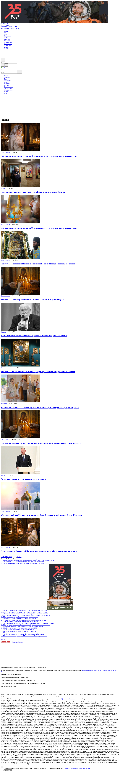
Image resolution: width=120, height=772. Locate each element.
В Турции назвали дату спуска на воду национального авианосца (22, 634)
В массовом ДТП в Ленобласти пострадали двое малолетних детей (22, 561)
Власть (3, 475)
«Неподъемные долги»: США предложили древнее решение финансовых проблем (27, 623)
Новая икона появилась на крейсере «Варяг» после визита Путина (33, 192)
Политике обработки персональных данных (77, 768)
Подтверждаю (8, 770)
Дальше (3, 639)
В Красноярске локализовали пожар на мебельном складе (20, 633)
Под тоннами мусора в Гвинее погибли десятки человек (19, 617)
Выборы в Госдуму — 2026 (9, 26)
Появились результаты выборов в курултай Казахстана (19, 618)
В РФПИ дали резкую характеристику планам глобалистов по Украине (24, 610)
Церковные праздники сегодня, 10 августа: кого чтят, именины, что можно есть (39, 228)
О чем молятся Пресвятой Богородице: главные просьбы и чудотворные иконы (39, 551)
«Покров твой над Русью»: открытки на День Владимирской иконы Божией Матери (41, 515)
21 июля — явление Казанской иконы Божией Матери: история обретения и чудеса (41, 443)
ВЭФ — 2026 (5, 25)
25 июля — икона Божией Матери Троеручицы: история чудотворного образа (38, 371)
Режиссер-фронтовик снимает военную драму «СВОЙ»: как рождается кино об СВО (28, 560)
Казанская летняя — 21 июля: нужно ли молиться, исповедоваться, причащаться (40, 407)
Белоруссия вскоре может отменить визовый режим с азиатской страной (24, 614)
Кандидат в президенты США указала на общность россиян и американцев (25, 625)
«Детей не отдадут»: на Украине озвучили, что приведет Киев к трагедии (24, 612)
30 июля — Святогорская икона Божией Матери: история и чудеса (32, 300)
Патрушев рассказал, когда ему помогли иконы (23, 479)
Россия (3, 188)
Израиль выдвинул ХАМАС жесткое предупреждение (19, 631)
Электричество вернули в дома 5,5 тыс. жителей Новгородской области (24, 636)
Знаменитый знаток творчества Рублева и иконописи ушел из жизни (34, 335)
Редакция (15, 642)
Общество (4, 403)
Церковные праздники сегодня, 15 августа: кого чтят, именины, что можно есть (39, 156)
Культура (3, 332)
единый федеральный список (66, 699)
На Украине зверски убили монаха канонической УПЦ (19, 628)
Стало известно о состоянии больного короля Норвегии (19, 621)
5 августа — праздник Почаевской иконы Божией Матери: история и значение (38, 264)
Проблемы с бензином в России (10, 28)
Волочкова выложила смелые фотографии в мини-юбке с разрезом (22, 563)
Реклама (20, 642)
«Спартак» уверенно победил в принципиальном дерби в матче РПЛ (23, 620)
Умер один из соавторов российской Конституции (17, 629)
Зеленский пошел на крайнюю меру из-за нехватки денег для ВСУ (22, 626)
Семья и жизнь (5, 152)
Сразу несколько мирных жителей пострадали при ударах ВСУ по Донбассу (25, 615)
